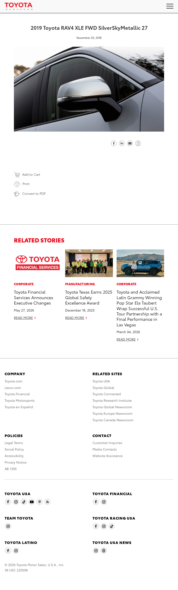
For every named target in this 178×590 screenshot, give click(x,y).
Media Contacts (104, 449)
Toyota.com (13, 381)
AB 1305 (11, 468)
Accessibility (14, 455)
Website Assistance (107, 455)
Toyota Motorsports (20, 400)
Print (25, 183)
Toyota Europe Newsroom (112, 413)
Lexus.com (13, 387)
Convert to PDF (34, 193)
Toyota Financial (17, 393)
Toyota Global (103, 387)
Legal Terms (14, 442)
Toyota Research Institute (112, 400)
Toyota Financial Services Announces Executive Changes (33, 297)
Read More (23, 317)
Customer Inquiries (107, 442)
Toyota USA (101, 381)
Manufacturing (80, 284)
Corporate (24, 284)
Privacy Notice (15, 462)
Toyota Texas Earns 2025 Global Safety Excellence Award (88, 297)
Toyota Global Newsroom (112, 406)
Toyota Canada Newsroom (113, 420)
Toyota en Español (19, 406)
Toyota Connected (106, 393)
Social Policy (14, 449)
